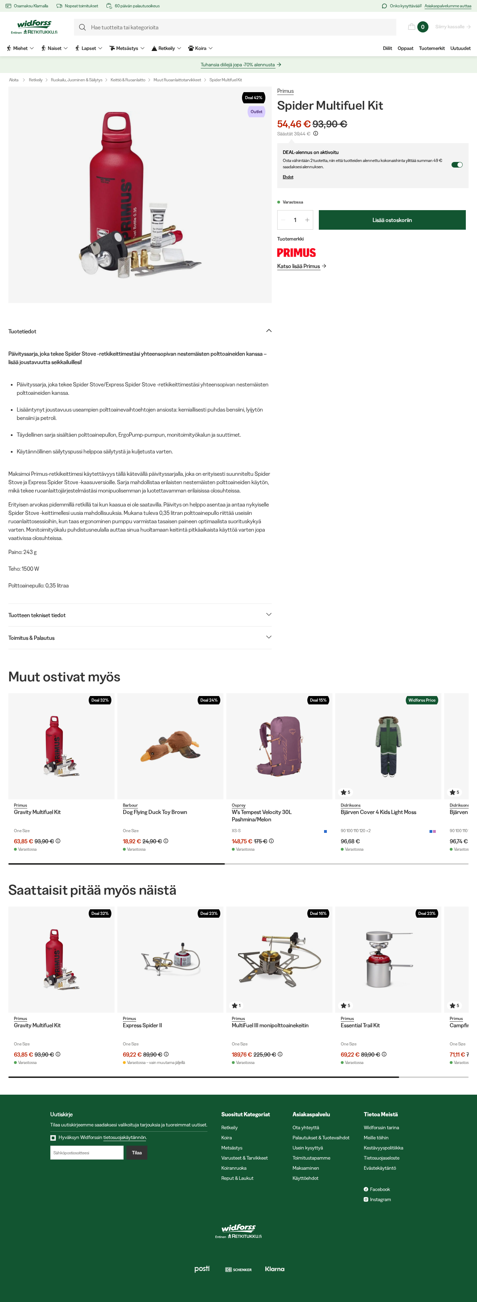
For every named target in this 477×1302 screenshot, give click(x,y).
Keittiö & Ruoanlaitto (128, 79)
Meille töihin (376, 1137)
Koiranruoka (234, 1168)
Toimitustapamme (311, 1158)
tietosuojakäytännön (124, 1137)
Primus (285, 90)
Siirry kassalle (449, 26)
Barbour (130, 805)
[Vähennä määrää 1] (283, 219)
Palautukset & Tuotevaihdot (321, 1137)
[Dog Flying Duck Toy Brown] (170, 746)
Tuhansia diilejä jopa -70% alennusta (238, 64)
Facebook (380, 1189)
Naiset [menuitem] (54, 48)
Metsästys (231, 1148)
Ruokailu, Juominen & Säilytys (76, 79)
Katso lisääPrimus (298, 265)
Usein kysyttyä (308, 1148)
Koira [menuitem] (200, 48)
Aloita (14, 79)
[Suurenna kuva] (140, 195)
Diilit (387, 48)
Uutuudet (460, 48)
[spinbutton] (295, 219)
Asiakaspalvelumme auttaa (448, 5)
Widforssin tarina (381, 1127)
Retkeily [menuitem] (167, 48)
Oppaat (405, 48)
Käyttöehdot (305, 1178)
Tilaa (137, 1152)
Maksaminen (306, 1168)
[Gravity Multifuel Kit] (61, 746)
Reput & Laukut (237, 1178)
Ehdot (288, 176)
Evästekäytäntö (380, 1168)
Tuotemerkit (432, 48)
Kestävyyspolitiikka (383, 1148)
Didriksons (351, 805)
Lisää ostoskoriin (392, 219)
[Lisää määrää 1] (307, 219)
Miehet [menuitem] (20, 48)
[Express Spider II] (170, 960)
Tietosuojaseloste (381, 1158)
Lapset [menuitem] (89, 48)
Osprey (238, 805)
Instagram (380, 1199)
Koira (226, 1137)
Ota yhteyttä (306, 1127)
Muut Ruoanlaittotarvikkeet (177, 79)
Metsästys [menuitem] (127, 48)
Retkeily (36, 79)
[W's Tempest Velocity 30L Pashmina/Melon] (279, 746)
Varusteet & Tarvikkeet (244, 1158)
